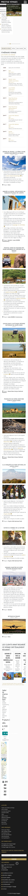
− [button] (3, 746)
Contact (4, 889)
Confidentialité (6, 884)
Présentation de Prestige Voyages (8, 844)
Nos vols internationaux (6, 834)
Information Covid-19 (8, 882)
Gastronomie (4, 824)
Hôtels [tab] (13, 48)
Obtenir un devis (6, 733)
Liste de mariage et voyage (9, 886)
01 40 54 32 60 (6, 788)
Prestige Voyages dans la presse (8, 847)
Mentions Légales (7, 875)
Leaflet (2, 765)
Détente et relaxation (5, 817)
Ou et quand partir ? (5, 838)
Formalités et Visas (5, 833)
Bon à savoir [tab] (20, 48)
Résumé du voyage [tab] (6, 48)
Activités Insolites (5, 812)
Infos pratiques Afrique (6, 831)
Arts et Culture (4, 809)
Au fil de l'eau (4, 820)
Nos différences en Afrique (7, 845)
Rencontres (3, 822)
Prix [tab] (25, 48)
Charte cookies (6, 877)
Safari (2, 814)
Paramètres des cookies (9, 879)
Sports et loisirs (4, 816)
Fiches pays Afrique (5, 829)
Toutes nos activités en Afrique (7, 807)
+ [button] (3, 744)
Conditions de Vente (8, 873)
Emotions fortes (4, 819)
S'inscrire (14, 859)
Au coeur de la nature (6, 811)
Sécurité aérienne (5, 836)
